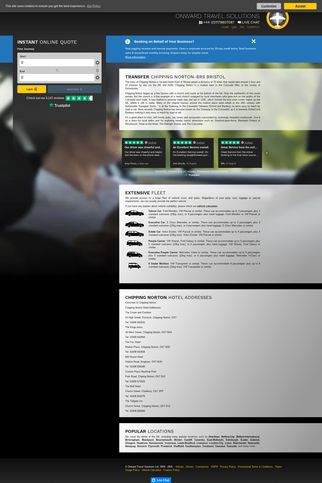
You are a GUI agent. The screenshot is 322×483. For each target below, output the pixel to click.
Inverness (170, 443)
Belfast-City (227, 436)
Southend (208, 446)
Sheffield (178, 446)
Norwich (142, 446)
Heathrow (142, 443)
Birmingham (132, 439)
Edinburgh (232, 439)
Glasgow (130, 443)
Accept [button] (300, 6)
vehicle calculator (207, 206)
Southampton (193, 446)
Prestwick (166, 446)
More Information (135, 57)
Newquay (130, 446)
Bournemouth (164, 439)
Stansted (220, 446)
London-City (216, 443)
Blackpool (148, 439)
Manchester (239, 443)
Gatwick (254, 439)
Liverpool (202, 443)
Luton (228, 443)
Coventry (199, 439)
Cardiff (188, 439)
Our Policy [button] (94, 6)
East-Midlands (215, 439)
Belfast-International (247, 436)
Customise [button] (269, 6)
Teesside (232, 446)
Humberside (156, 443)
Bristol (178, 439)
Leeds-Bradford (186, 443)
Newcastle (253, 443)
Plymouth (153, 446)
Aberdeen (214, 436)
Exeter (244, 439)
